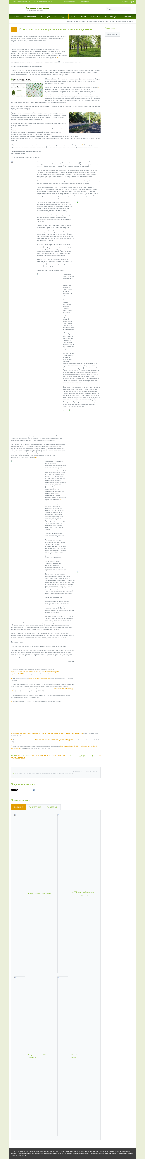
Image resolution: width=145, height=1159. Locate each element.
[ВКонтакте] (33, 790)
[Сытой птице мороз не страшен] (19, 893)
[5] (36, 457)
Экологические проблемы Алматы (52, 756)
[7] (60, 629)
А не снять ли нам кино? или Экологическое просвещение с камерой (44, 774)
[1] (57, 58)
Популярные (35, 807)
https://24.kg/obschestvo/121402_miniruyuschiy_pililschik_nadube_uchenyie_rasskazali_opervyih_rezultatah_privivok (47, 733)
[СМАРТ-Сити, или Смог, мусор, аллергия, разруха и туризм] (63, 893)
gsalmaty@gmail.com (69, 1)
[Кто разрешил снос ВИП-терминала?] (19, 1056)
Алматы (89, 21)
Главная (76, 21)
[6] (60, 499)
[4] (18, 455)
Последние (52, 807)
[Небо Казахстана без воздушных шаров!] (63, 1056)
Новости (82, 21)
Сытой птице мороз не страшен (39, 893)
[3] (83, 145)
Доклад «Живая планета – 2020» (84, 771)
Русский (124, 2)
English (132, 2)
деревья (21, 758)
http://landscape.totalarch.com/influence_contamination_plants (54, 740)
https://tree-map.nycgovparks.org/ (39, 678)
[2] (98, 87)
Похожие (18, 807)
